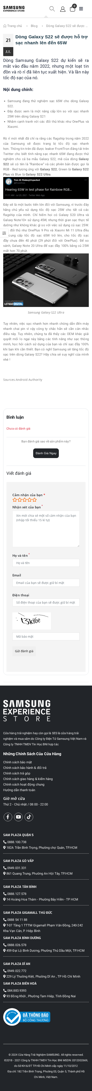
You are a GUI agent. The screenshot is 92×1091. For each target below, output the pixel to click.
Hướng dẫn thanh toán (19, 790)
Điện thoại (20, 595)
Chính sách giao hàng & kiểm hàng (28, 779)
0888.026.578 (16, 945)
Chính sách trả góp (16, 773)
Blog (34, 26)
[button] (52, 9)
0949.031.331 (16, 868)
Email (16, 575)
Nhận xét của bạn (26, 507)
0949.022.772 (16, 971)
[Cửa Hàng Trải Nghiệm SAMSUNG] (46, 710)
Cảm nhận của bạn (28, 495)
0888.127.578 (16, 894)
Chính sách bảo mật (17, 762)
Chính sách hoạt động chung (23, 784)
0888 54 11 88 (16, 920)
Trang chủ (14, 26)
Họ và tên (20, 555)
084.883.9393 (16, 991)
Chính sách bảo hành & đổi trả (24, 768)
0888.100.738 (16, 842)
